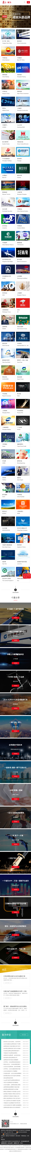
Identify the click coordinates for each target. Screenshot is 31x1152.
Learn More (7, 982)
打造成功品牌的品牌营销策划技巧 (11, 1050)
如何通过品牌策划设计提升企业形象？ (12, 1048)
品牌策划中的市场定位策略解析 (11, 1059)
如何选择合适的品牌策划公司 (10, 1057)
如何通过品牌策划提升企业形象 (11, 1089)
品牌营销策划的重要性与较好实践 (11, 1087)
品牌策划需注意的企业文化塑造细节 (12, 1107)
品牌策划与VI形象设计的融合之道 (11, 1096)
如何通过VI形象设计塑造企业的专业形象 (13, 1093)
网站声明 (3, 1139)
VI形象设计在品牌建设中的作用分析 (12, 1102)
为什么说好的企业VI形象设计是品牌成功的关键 (15, 1100)
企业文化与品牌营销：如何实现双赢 (12, 1066)
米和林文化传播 (3, 1145)
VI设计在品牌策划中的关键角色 (11, 1082)
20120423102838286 (22, 1132)
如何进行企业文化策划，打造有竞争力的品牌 (14, 1041)
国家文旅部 (18, 1135)
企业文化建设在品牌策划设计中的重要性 (13, 1044)
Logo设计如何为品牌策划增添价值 (12, 1080)
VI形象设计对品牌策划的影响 (10, 1053)
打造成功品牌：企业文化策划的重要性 (12, 1073)
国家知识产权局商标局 (10, 1135)
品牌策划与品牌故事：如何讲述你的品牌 (13, 1055)
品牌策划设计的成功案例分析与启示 (12, 1046)
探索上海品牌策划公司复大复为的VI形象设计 (14, 1098)
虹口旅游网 (9, 1145)
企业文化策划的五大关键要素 (10, 1071)
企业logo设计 (10, 1143)
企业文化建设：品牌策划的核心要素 (12, 1084)
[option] (15, 16)
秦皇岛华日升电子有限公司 (9, 1147)
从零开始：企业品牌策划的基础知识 (12, 1062)
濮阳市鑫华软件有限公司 (17, 1145)
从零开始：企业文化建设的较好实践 (12, 1068)
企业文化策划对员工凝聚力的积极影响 (12, 1105)
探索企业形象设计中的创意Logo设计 (12, 1091)
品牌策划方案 (4, 1143)
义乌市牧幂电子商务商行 (20, 1147)
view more (24, 969)
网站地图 (28, 1130)
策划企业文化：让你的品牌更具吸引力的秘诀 (14, 1064)
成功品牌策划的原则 (8, 1078)
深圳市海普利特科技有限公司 (11, 1149)
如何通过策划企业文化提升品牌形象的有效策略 (15, 1075)
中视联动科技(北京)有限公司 (23, 1149)
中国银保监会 (23, 1135)
